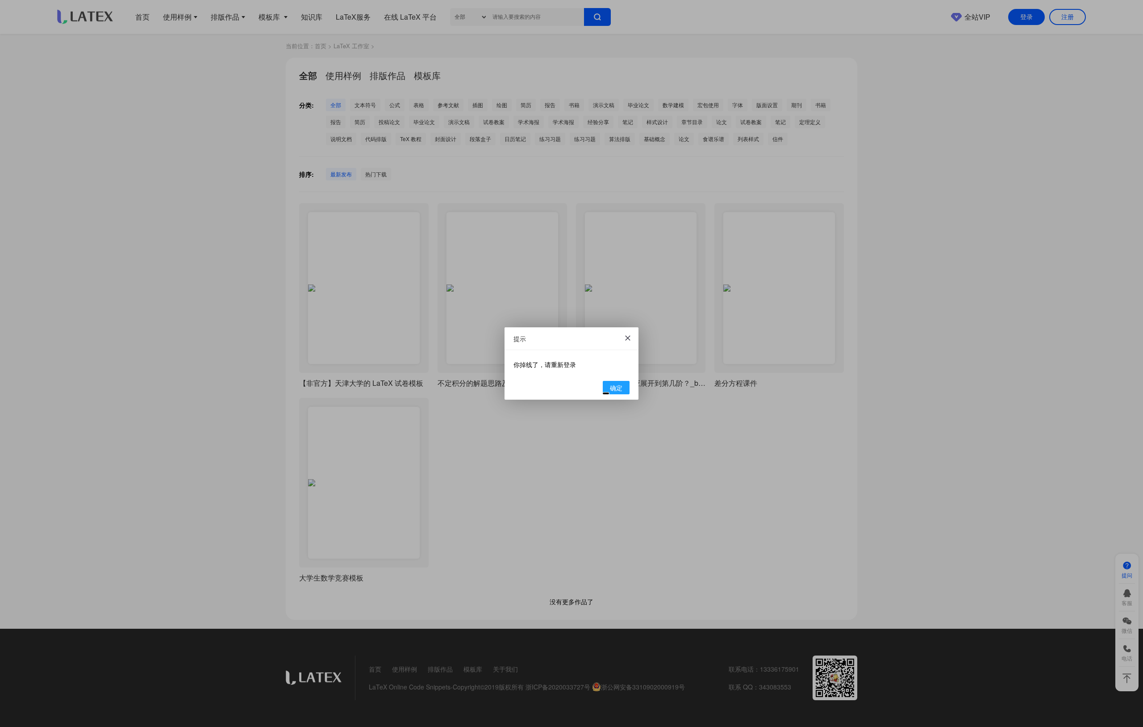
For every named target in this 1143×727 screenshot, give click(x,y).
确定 (616, 387)
